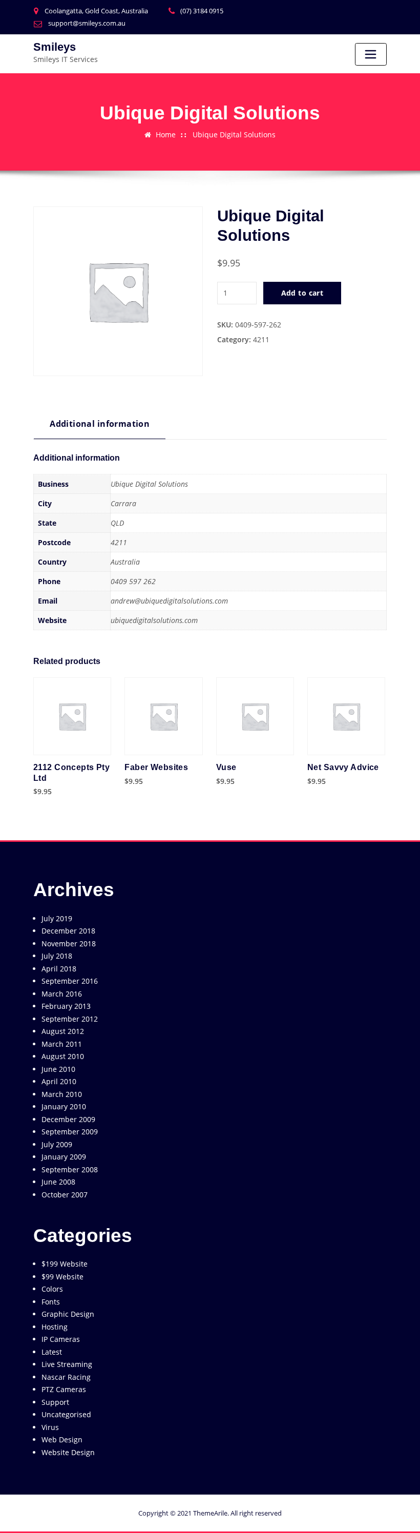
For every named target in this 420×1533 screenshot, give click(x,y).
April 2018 (58, 968)
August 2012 (62, 1031)
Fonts (50, 1302)
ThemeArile (210, 1513)
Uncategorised (66, 1414)
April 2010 (58, 1081)
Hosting (54, 1327)
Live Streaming (66, 1364)
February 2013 (66, 1006)
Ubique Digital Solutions (234, 134)
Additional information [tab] (100, 423)
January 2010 (63, 1106)
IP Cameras (60, 1339)
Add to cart (302, 293)
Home (166, 134)
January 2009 (63, 1157)
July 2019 (56, 918)
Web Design (61, 1439)
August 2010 (62, 1056)
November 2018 (68, 943)
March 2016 (61, 994)
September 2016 (69, 981)
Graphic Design (67, 1314)
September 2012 (69, 1019)
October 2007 (64, 1194)
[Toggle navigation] (371, 54)
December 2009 (68, 1119)
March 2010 (61, 1094)
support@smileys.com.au (86, 23)
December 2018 (68, 931)
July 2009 (56, 1144)
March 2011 (61, 1044)
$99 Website (62, 1276)
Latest (51, 1352)
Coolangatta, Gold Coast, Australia (96, 10)
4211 (261, 339)
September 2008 (69, 1169)
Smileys (54, 46)
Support (55, 1402)
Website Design (68, 1452)
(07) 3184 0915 (201, 10)
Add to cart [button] (36, 791)
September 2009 (69, 1131)
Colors (52, 1289)
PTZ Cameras (63, 1389)
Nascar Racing (66, 1377)
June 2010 (58, 1069)
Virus (50, 1427)
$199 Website (64, 1264)
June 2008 (58, 1182)
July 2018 (56, 956)
